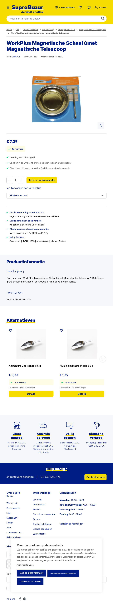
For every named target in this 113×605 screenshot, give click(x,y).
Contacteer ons (95, 477)
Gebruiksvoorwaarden (44, 514)
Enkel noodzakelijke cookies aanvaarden (63, 573)
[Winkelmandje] (89, 7)
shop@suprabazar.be (37, 229)
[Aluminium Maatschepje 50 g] (82, 344)
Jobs (8, 527)
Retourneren (39, 504)
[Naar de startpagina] (28, 9)
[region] (56, 99)
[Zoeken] (103, 19)
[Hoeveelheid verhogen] (21, 180)
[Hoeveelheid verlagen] (9, 180)
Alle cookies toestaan (31, 573)
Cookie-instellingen (30, 581)
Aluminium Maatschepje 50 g (76, 365)
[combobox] (53, 19)
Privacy (36, 519)
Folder (9, 522)
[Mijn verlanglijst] (81, 7)
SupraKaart (11, 518)
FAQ (8, 513)
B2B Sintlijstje (39, 533)
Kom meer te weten (25, 565)
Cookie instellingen (42, 524)
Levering (37, 499)
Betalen (36, 509)
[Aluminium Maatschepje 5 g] (31, 344)
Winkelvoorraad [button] (19, 195)
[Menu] (8, 7)
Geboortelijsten (13, 537)
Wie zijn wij (11, 503)
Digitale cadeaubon (42, 529)
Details (31, 393)
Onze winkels (13, 508)
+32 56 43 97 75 (40, 233)
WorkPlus (16, 57)
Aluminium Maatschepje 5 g (25, 365)
